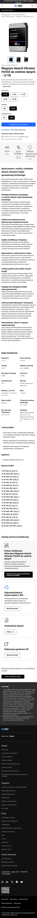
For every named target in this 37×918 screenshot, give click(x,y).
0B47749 (15, 517)
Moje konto (5, 750)
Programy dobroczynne (8, 805)
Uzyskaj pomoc (6, 858)
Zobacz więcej (7, 86)
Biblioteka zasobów (7, 862)
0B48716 (16, 491)
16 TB (23, 94)
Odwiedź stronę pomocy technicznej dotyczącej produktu (18, 574)
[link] (5, 130)
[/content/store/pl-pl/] (18, 6)
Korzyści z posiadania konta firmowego (13, 787)
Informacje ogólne (7, 10)
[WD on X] (12, 882)
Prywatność (4, 899)
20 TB (14, 99)
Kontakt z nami (6, 849)
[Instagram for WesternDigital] (2, 882)
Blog (2, 835)
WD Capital (5, 808)
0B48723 (15, 514)
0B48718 (16, 511)
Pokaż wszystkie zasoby (13, 676)
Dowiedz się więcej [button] (23, 136)
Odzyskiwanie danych (8, 791)
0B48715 (16, 474)
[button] (11, 59)
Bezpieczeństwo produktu (9, 865)
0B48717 (16, 497)
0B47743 (15, 482)
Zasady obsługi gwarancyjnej (10, 764)
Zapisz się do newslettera (9, 753)
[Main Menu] (2, 6)
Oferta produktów (6, 760)
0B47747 (15, 505)
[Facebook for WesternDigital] (17, 882)
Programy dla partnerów (9, 801)
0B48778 (16, 479)
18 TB (5, 99)
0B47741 (15, 471)
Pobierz (9, 632)
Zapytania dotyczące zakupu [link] (18, 124)
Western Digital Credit (8, 794)
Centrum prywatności (8, 832)
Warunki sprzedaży (6, 903)
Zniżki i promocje (6, 757)
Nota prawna (17, 903)
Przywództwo (5, 824)
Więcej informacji (12, 608)
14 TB (14, 94)
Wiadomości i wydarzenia (9, 821)
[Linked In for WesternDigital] (7, 882)
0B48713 (16, 508)
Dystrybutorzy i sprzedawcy (10, 771)
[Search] (35, 6)
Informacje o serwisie (8, 817)
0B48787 (19, 526)
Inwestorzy (4, 842)
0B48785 (16, 503)
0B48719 (16, 520)
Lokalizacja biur (6, 846)
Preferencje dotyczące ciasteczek (10, 907)
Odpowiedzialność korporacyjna (11, 828)
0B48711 (16, 488)
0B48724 (15, 523)
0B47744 (15, 485)
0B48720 (15, 477)
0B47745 (15, 494)
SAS (4, 108)
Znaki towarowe (23, 899)
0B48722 (15, 500)
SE (4, 117)
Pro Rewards (5, 798)
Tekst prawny (13, 899)
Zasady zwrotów (6, 767)
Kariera (3, 839)
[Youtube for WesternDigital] (22, 882)
